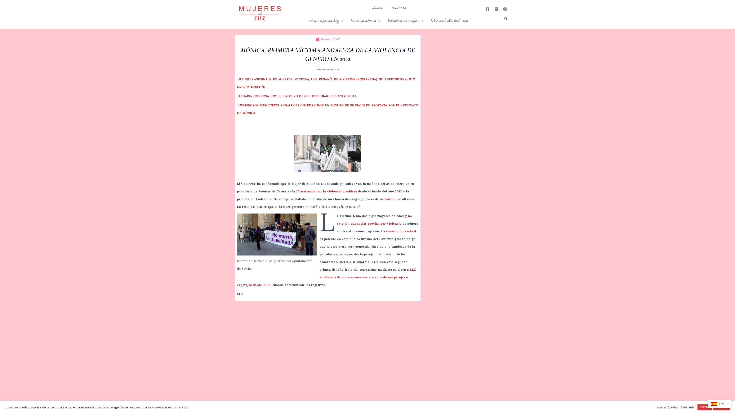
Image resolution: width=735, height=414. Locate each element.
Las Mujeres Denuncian (328, 69)
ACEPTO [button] (704, 407)
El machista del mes (449, 20)
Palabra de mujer (403, 20)
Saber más (688, 407)
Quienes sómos (363, 20)
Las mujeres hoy (324, 20)
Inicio (377, 8)
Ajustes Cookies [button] (667, 407)
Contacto (398, 8)
